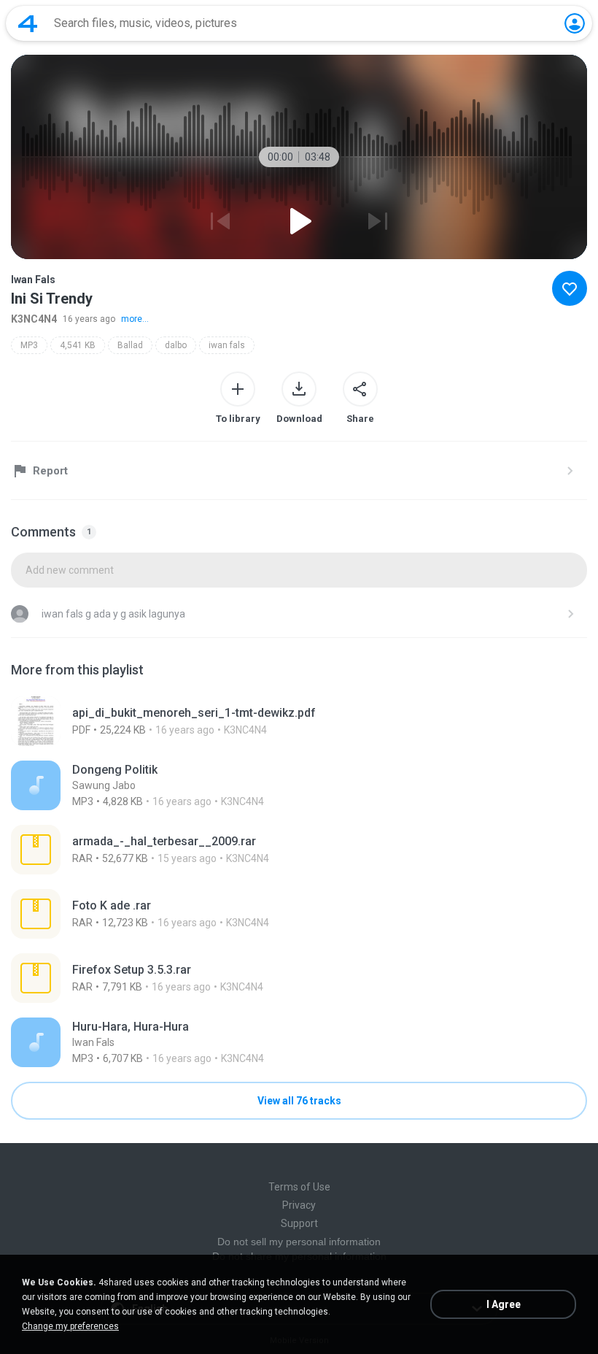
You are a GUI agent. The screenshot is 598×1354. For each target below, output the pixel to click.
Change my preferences (70, 1326)
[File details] (299, 721)
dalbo (176, 345)
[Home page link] (28, 23)
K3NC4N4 (34, 319)
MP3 (29, 345)
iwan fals (227, 345)
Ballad (130, 345)
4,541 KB (78, 345)
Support (299, 1223)
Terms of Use (299, 1187)
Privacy (299, 1205)
